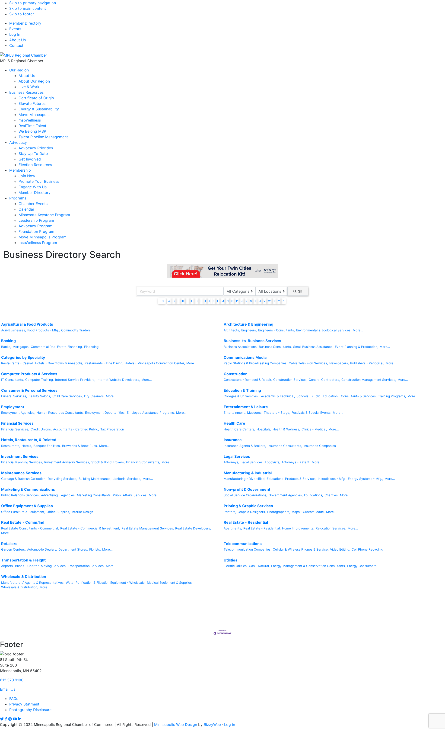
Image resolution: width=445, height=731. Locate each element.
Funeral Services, (14, 396)
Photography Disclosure (30, 709)
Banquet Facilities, (47, 446)
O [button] (232, 301)
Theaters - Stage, (277, 412)
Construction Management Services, (368, 380)
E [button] (187, 301)
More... (358, 330)
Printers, (230, 512)
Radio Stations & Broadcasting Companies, (255, 363)
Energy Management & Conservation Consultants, (308, 566)
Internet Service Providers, (75, 380)
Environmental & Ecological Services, (323, 330)
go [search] (300, 291)
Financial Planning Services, (22, 462)
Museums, (254, 412)
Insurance (233, 439)
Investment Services (19, 456)
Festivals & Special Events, (311, 412)
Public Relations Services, (20, 495)
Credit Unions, (41, 429)
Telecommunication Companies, (247, 549)
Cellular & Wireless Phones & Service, (301, 549)
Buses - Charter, (27, 566)
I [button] (205, 301)
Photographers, (278, 512)
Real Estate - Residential (246, 522)
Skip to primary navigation (32, 2)
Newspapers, (339, 363)
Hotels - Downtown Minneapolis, (59, 363)
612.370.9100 (11, 680)
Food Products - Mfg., (43, 330)
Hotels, (27, 446)
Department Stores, (73, 549)
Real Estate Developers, (193, 528)
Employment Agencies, (18, 412)
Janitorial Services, (127, 479)
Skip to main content (27, 8)
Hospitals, (264, 429)
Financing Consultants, (143, 462)
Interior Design (82, 512)
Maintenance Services (21, 473)
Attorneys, (231, 462)
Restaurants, (10, 446)
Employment (12, 406)
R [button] (246, 301)
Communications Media (245, 357)
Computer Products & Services (29, 374)
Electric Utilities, (236, 566)
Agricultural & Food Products (27, 324)
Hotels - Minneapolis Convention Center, (155, 363)
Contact (16, 45)
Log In (14, 34)
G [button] (196, 301)
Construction (236, 374)
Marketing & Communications (28, 489)
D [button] (183, 301)
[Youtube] (15, 719)
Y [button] (279, 301)
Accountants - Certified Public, (76, 429)
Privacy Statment (24, 704)
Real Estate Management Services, (147, 528)
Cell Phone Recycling (367, 549)
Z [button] (283, 301)
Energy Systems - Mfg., (365, 479)
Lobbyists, (272, 462)
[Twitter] (2, 719)
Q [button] (242, 301)
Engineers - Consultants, (276, 330)
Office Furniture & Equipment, (23, 512)
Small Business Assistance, (313, 347)
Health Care (234, 423)
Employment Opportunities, (105, 412)
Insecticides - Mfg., (332, 479)
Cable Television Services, (308, 363)
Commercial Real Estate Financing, (57, 347)
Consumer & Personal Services (29, 390)
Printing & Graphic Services (248, 505)
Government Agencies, (286, 495)
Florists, (95, 549)
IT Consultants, (12, 380)
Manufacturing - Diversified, (244, 479)
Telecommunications (243, 543)
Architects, (232, 330)
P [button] (237, 301)
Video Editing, (340, 549)
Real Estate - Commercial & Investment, (90, 528)
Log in (229, 724)
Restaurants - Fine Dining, (104, 363)
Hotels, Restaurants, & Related (28, 439)
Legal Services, (252, 462)
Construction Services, (290, 380)
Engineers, (249, 330)
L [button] (218, 301)
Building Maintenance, (95, 479)
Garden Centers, (13, 549)
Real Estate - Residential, (262, 528)
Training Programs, (392, 396)
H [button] (201, 301)
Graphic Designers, (252, 512)
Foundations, (313, 495)
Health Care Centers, (239, 429)
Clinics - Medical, (314, 429)
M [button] (223, 301)
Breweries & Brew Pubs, (80, 446)
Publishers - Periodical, (367, 363)
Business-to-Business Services (252, 340)
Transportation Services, (86, 566)
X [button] (274, 301)
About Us (17, 40)
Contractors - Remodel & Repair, (248, 380)
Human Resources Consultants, (60, 412)
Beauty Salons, (40, 396)
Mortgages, (21, 347)
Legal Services (237, 456)
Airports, (7, 566)
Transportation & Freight (23, 560)
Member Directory (25, 23)
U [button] (260, 301)
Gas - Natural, (259, 566)
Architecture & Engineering (248, 324)
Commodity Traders (76, 330)
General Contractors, (324, 380)
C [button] (178, 301)
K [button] (213, 301)
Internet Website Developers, (118, 380)
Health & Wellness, (286, 429)
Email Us (7, 689)
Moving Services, (54, 566)
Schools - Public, (308, 396)
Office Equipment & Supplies (27, 505)
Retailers (9, 543)
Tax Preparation (112, 429)
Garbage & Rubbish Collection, (23, 479)
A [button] (169, 301)
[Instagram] (10, 719)
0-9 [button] (162, 301)
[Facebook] (6, 719)
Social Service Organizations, (245, 495)
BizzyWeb (212, 724)
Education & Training (242, 390)
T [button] (255, 301)
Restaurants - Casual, (17, 363)
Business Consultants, (275, 347)
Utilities (230, 560)
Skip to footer (21, 14)
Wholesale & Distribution (23, 576)
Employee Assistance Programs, (151, 412)
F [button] (192, 301)
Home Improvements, (298, 528)
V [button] (264, 301)
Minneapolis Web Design (175, 724)
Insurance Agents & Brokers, (245, 446)
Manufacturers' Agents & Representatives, (32, 582)
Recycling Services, (62, 479)
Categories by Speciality (23, 357)
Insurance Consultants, (284, 446)
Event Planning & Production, (356, 347)
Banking (8, 340)
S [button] (251, 301)
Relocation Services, (331, 528)
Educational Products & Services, (291, 479)
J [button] (209, 301)
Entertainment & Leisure (246, 406)
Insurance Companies (319, 446)
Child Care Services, (67, 396)
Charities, (331, 495)
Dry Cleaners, (94, 396)
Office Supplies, (58, 512)
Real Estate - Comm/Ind (22, 522)
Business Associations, (240, 347)
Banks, (6, 347)
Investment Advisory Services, (67, 462)
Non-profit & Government (247, 489)
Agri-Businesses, (13, 330)
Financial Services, (15, 429)
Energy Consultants (361, 566)
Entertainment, (235, 412)
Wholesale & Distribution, (19, 587)
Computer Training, (39, 380)
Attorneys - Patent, (296, 462)
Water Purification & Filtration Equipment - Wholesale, (106, 582)
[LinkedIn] (19, 719)
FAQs (13, 698)
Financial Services (17, 423)
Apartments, (233, 528)
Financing (91, 347)
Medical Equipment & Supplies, (170, 582)
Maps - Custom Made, (308, 512)
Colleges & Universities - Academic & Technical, (259, 396)
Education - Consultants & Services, (350, 396)
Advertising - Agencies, (58, 495)
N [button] (228, 301)
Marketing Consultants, (94, 495)
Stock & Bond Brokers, (108, 462)
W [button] (269, 301)
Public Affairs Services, (130, 495)
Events (15, 28)
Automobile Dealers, (42, 549)
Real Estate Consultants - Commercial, (30, 528)
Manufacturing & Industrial (248, 473)
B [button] (174, 301)
